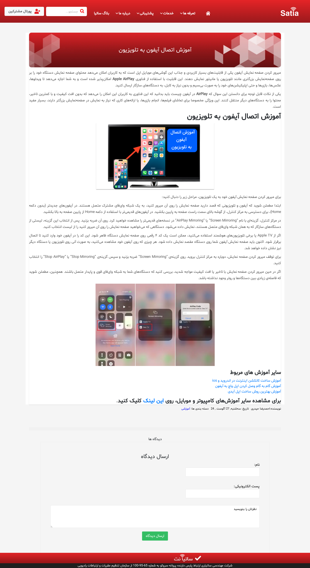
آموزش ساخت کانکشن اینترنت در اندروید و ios (246, 380)
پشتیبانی (147, 13)
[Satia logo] (289, 11)
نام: (257, 464)
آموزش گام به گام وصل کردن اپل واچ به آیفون (248, 386)
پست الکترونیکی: (247, 486)
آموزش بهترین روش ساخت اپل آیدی (254, 391)
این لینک (153, 401)
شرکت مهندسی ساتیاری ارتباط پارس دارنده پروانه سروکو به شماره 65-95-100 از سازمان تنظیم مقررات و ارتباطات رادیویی (155, 565)
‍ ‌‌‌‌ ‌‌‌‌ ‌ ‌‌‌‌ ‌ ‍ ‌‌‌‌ (203, 13)
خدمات (168, 13)
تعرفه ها (189, 13)
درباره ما (124, 13)
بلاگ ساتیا (101, 13)
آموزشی (185, 409)
